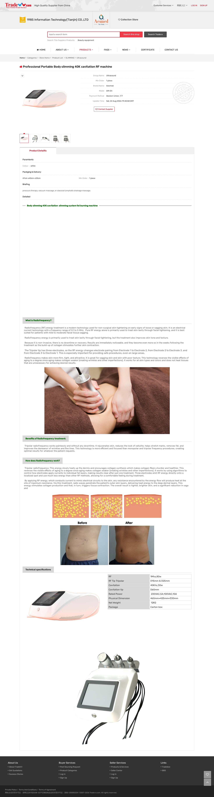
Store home (44, 58)
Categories (32, 58)
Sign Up (114, 778)
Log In (63, 774)
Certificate (147, 49)
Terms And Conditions (28, 790)
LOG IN (194, 5)
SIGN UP (203, 5)
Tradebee (166, 767)
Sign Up (63, 778)
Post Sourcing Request (70, 767)
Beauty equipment (86, 40)
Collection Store (129, 19)
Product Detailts (38, 150)
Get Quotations (15, 770)
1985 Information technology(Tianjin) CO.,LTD (58, 19)
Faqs (106, 49)
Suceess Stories (16, 774)
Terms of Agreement (47, 790)
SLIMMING (70, 58)
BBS (164, 770)
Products (85, 49)
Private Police (11, 790)
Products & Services (120, 767)
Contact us (171, 49)
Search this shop (131, 34)
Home (42, 49)
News (125, 49)
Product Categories (68, 770)
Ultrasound (81, 58)
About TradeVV (15, 767)
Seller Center (116, 770)
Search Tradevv (155, 34)
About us (61, 49)
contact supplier (105, 109)
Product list (57, 58)
